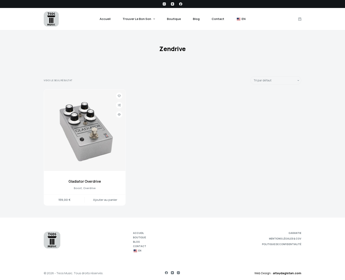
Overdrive (89, 188)
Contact (218, 19)
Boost (78, 188)
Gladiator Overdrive (84, 181)
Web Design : (277, 273)
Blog (196, 19)
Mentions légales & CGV (285, 238)
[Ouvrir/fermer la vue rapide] (119, 114)
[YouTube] (172, 4)
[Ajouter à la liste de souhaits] (119, 96)
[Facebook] (180, 4)
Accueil (105, 19)
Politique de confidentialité (281, 244)
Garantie (294, 233)
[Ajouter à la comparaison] (119, 105)
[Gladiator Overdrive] (84, 130)
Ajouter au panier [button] (105, 200)
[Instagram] (164, 4)
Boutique (174, 19)
